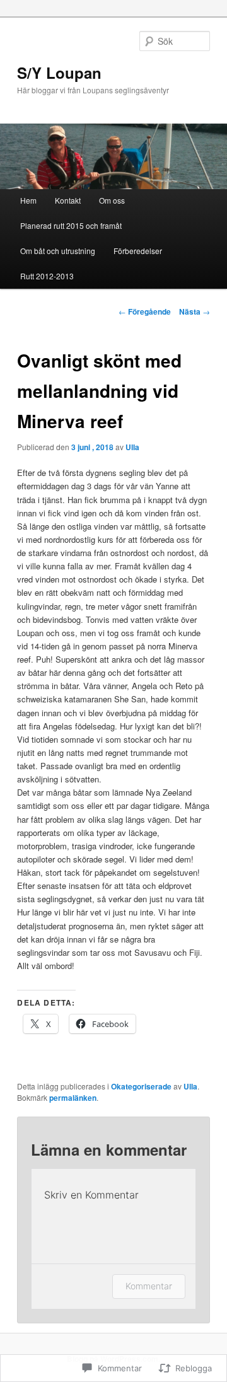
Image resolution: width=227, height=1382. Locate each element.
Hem (28, 200)
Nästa (194, 311)
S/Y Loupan (59, 72)
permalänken (72, 1097)
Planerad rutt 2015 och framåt (71, 225)
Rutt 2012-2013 (47, 275)
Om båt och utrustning (57, 250)
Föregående (145, 311)
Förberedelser (138, 250)
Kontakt (68, 200)
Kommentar (148, 1285)
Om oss (112, 200)
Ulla (132, 447)
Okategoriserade (141, 1086)
